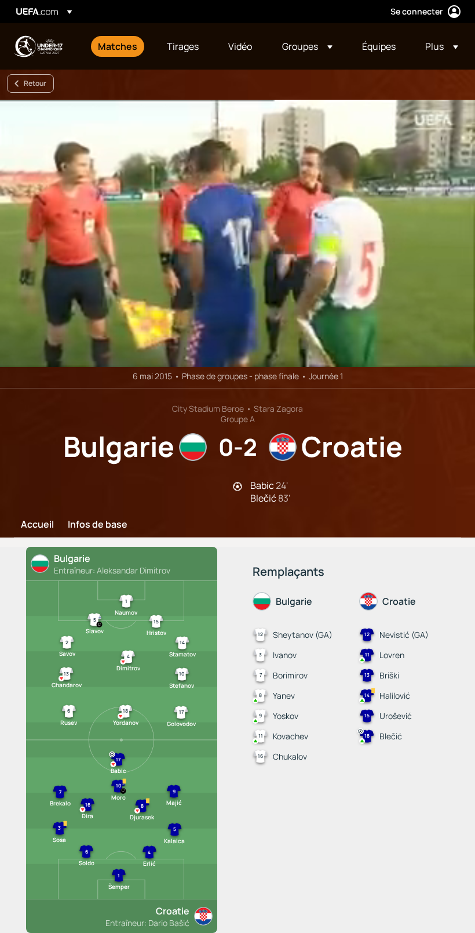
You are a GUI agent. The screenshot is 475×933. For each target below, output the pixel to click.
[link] (117, 46)
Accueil (37, 525)
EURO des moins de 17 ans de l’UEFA (38, 46)
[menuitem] (117, 46)
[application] (237, 233)
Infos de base (97, 525)
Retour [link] (35, 83)
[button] (307, 46)
